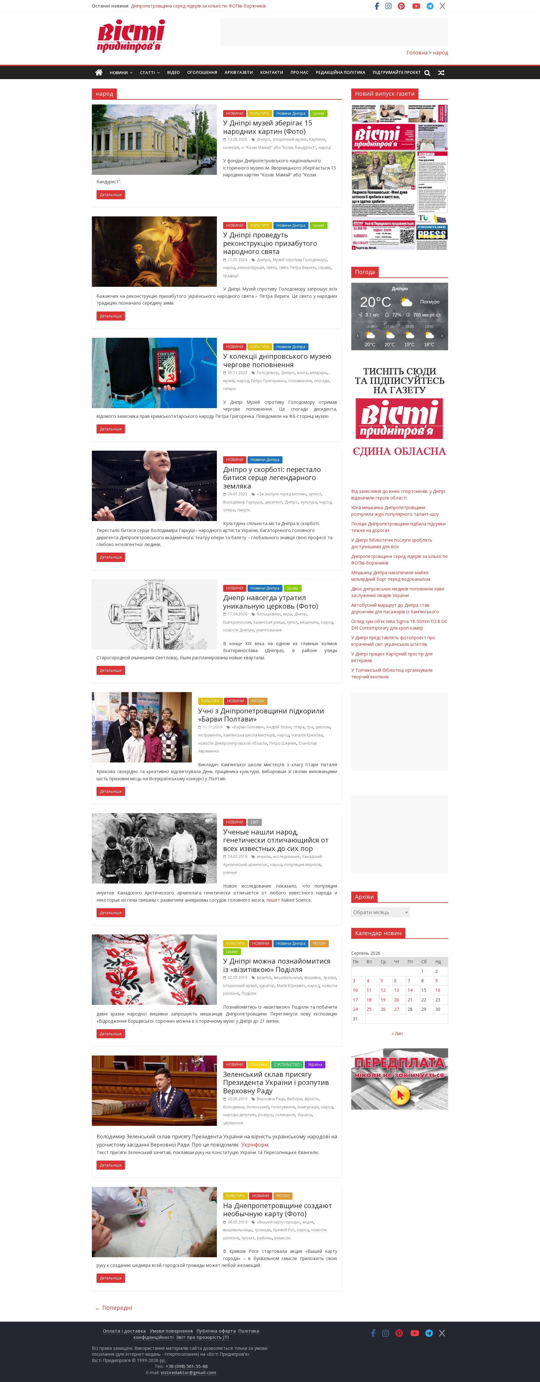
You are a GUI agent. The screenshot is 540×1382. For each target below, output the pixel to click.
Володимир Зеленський (246, 1107)
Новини (119, 72)
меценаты (309, 622)
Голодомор (267, 372)
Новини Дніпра (291, 113)
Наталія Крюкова (307, 735)
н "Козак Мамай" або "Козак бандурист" (279, 147)
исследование (286, 856)
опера (229, 510)
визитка (264, 977)
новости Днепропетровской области (232, 743)
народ (324, 147)
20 (396, 1000)
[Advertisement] (334, 32)
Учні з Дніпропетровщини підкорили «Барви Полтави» (261, 714)
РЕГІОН (258, 701)
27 (396, 1009)
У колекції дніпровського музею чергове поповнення (277, 360)
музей (228, 380)
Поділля (249, 993)
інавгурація (308, 1107)
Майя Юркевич (291, 985)
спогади (321, 380)
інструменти (209, 735)
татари (229, 388)
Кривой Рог (283, 1230)
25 (369, 1009)
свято (272, 267)
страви (324, 267)
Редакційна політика (340, 72)
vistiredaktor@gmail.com (188, 1372)
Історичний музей (290, 139)
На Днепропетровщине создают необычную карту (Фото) (277, 1209)
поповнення (300, 380)
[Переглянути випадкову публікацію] (441, 72)
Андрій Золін (278, 727)
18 (369, 1000)
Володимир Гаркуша (242, 502)
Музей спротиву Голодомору (300, 259)
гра (310, 727)
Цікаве (318, 113)
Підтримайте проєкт (397, 72)
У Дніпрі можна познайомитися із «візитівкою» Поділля (277, 965)
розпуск (265, 1114)
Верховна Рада (271, 1098)
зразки (329, 977)
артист (315, 494)
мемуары (318, 372)
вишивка (312, 977)
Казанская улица (268, 622)
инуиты (264, 856)
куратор (266, 985)
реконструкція (251, 267)
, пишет (272, 900)
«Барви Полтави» (248, 727)
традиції (230, 275)
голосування (283, 1107)
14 (410, 990)
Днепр (300, 614)
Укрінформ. (254, 1144)
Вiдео (173, 72)
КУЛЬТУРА (260, 113)
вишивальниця (288, 977)
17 (355, 1000)
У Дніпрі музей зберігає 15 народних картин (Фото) (267, 126)
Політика (259, 1064)
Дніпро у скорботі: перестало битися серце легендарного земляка (272, 477)
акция (307, 1222)
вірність (312, 1098)
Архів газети (239, 72)
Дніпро (263, 139)
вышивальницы (237, 1230)
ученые (230, 872)
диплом (323, 727)
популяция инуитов (302, 864)
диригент (273, 502)
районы (264, 1238)
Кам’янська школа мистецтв (249, 735)
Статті (147, 72)
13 (396, 990)
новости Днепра (238, 630)
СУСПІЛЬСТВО (287, 1064)
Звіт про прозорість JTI (202, 1337)
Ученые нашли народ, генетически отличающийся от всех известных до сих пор (275, 840)
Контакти (271, 72)
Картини (317, 139)
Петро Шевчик (282, 743)
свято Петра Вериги (297, 267)
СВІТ (255, 822)
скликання (285, 1114)
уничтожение (269, 630)
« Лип (397, 1033)
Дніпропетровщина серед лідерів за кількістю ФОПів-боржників (198, 6)
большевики (269, 614)
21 (410, 1000)
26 (383, 1009)
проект (248, 1238)
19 (383, 1000)
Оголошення (202, 72)
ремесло (282, 1238)
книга (302, 372)
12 (383, 990)
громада (263, 1230)
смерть (243, 510)
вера (287, 614)
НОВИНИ (234, 113)
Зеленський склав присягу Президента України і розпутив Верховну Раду (276, 1082)
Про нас (299, 72)
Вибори (294, 1098)
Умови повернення (171, 1331)
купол (292, 622)
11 (369, 990)
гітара (298, 727)
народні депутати (239, 1114)
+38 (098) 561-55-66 (187, 1366)
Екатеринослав (237, 622)
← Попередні (113, 1307)
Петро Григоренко (268, 380)
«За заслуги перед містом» (281, 494)
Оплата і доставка (124, 1331)
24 (355, 1009)
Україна (315, 1064)
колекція (231, 147)
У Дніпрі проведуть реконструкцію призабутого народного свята (270, 243)
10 (355, 990)
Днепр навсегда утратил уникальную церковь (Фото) (270, 601)
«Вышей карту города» (278, 1222)
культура (309, 502)
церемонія (233, 1123)
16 (437, 990)
